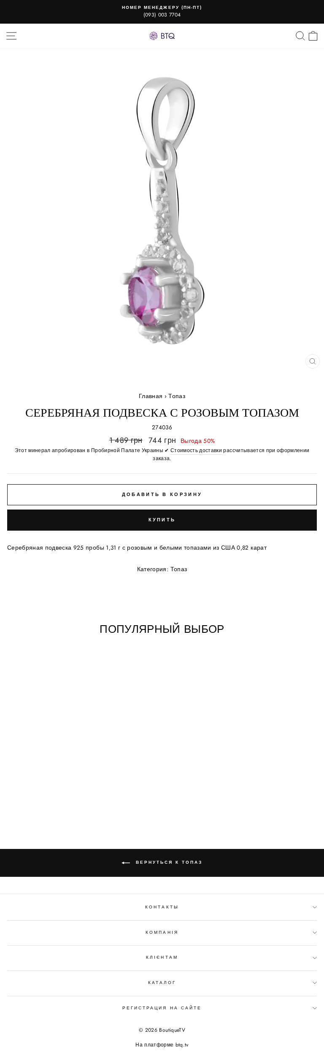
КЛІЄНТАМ (162, 957)
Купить (162, 519)
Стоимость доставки (196, 450)
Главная (150, 396)
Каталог (162, 982)
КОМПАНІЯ (162, 932)
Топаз (176, 396)
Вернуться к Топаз (167, 862)
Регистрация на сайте (162, 1008)
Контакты (161, 907)
